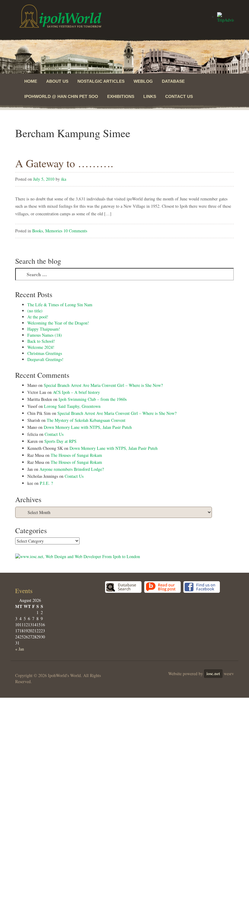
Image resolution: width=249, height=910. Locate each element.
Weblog (143, 81)
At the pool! (37, 317)
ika (63, 179)
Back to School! (41, 341)
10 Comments (75, 231)
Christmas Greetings (44, 353)
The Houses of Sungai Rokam (76, 455)
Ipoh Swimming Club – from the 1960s (93, 399)
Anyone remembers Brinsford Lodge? (71, 469)
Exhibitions (120, 96)
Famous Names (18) (44, 335)
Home (30, 81)
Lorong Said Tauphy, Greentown (72, 406)
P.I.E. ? (46, 483)
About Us (57, 81)
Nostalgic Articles (100, 81)
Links (149, 96)
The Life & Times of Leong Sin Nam (59, 304)
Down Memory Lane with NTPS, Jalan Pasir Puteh (88, 427)
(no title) (35, 311)
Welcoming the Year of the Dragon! (58, 323)
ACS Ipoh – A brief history (76, 392)
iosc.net (213, 673)
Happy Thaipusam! (43, 329)
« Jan (19, 649)
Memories (53, 231)
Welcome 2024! (40, 347)
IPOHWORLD (60, 16)
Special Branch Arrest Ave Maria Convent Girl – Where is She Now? (103, 385)
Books (37, 231)
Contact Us (179, 96)
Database (173, 81)
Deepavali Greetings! (45, 359)
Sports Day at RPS (60, 441)
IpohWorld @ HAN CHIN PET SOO (61, 96)
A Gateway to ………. (64, 163)
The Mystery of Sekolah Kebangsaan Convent (86, 420)
